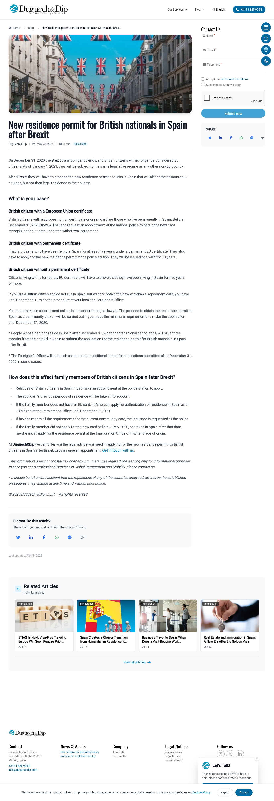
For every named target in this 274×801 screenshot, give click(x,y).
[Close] (257, 758)
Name (210, 35)
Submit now (233, 113)
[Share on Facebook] (44, 537)
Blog (197, 9)
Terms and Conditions (234, 79)
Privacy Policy (173, 752)
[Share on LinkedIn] (31, 537)
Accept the (227, 79)
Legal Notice (172, 756)
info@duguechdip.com (23, 769)
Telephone (214, 64)
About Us (118, 752)
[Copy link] (82, 537)
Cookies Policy (174, 760)
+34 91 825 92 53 (19, 765)
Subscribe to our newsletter (223, 84)
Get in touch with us (118, 450)
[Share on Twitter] (18, 537)
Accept (244, 792)
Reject (225, 792)
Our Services (175, 9)
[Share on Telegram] (69, 537)
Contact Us (119, 756)
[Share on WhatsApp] (57, 537)
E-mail (211, 50)
